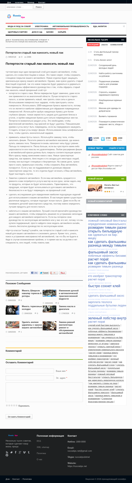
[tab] (93, 44)
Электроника (41, 26)
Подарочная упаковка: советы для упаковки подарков (109, 84)
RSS (7, 452)
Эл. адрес (61, 378)
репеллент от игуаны (98, 343)
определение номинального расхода (106, 349)
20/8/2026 (12, 300)
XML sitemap (43, 447)
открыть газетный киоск (108, 346)
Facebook (15, 452)
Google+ (20, 452)
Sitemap (30, 2)
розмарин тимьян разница (108, 340)
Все (122, 40)
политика (19, 2)
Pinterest (7, 455)
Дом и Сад (37, 32)
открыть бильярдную (112, 377)
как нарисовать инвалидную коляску (106, 380)
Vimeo (24, 452)
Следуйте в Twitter (116, 148)
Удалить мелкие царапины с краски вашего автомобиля (32, 325)
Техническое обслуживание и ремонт (29, 40)
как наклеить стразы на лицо (103, 383)
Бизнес (50, 32)
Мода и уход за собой (19, 26)
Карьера (62, 32)
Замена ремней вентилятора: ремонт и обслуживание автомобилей (67, 327)
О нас (39, 459)
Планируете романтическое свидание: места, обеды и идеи (112, 124)
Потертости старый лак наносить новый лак (27, 42)
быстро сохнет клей (104, 389)
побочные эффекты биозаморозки (104, 331)
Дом (9, 2)
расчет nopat (95, 353)
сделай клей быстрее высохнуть (104, 325)
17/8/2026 (65, 313)
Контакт (41, 2)
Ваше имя (61, 371)
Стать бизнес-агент (103, 60)
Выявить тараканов (108, 116)
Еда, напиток (100, 26)
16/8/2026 (12, 332)
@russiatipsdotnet (99, 154)
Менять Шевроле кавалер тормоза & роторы (32, 293)
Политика (41, 453)
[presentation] (93, 44)
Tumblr (28, 452)
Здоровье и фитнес (18, 32)
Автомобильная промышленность (70, 26)
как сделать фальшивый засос (103, 328)
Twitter (11, 452)
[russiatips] (17, 17)
